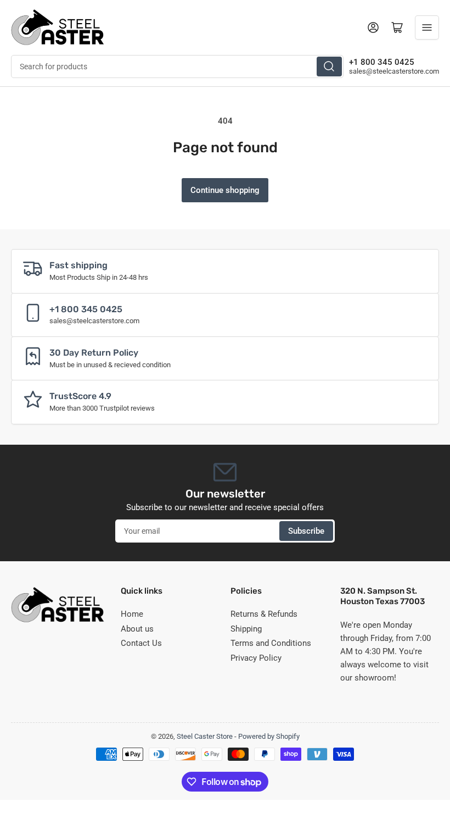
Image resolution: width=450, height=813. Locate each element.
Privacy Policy (256, 658)
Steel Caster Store (205, 736)
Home (132, 614)
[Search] (329, 66)
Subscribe (306, 531)
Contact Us (141, 643)
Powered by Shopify (269, 736)
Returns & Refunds (263, 614)
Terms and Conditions (270, 643)
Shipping (246, 629)
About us (137, 629)
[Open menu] (427, 27)
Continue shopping (225, 190)
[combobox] (177, 66)
